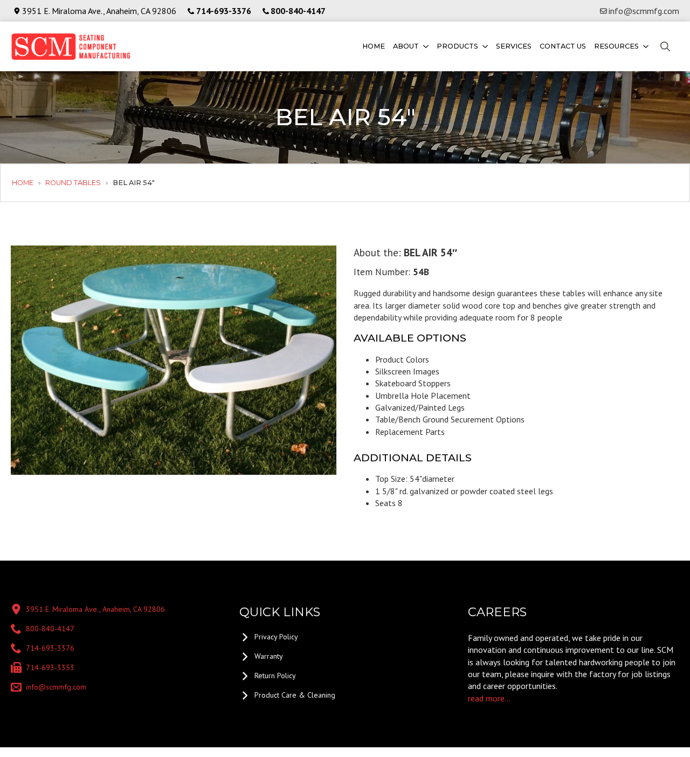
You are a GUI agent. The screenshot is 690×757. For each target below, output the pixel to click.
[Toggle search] (665, 46)
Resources (616, 46)
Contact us (563, 46)
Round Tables (73, 183)
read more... (489, 698)
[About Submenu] (425, 46)
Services (514, 46)
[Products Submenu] (484, 46)
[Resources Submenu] (645, 46)
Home (373, 46)
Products (457, 46)
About (406, 46)
